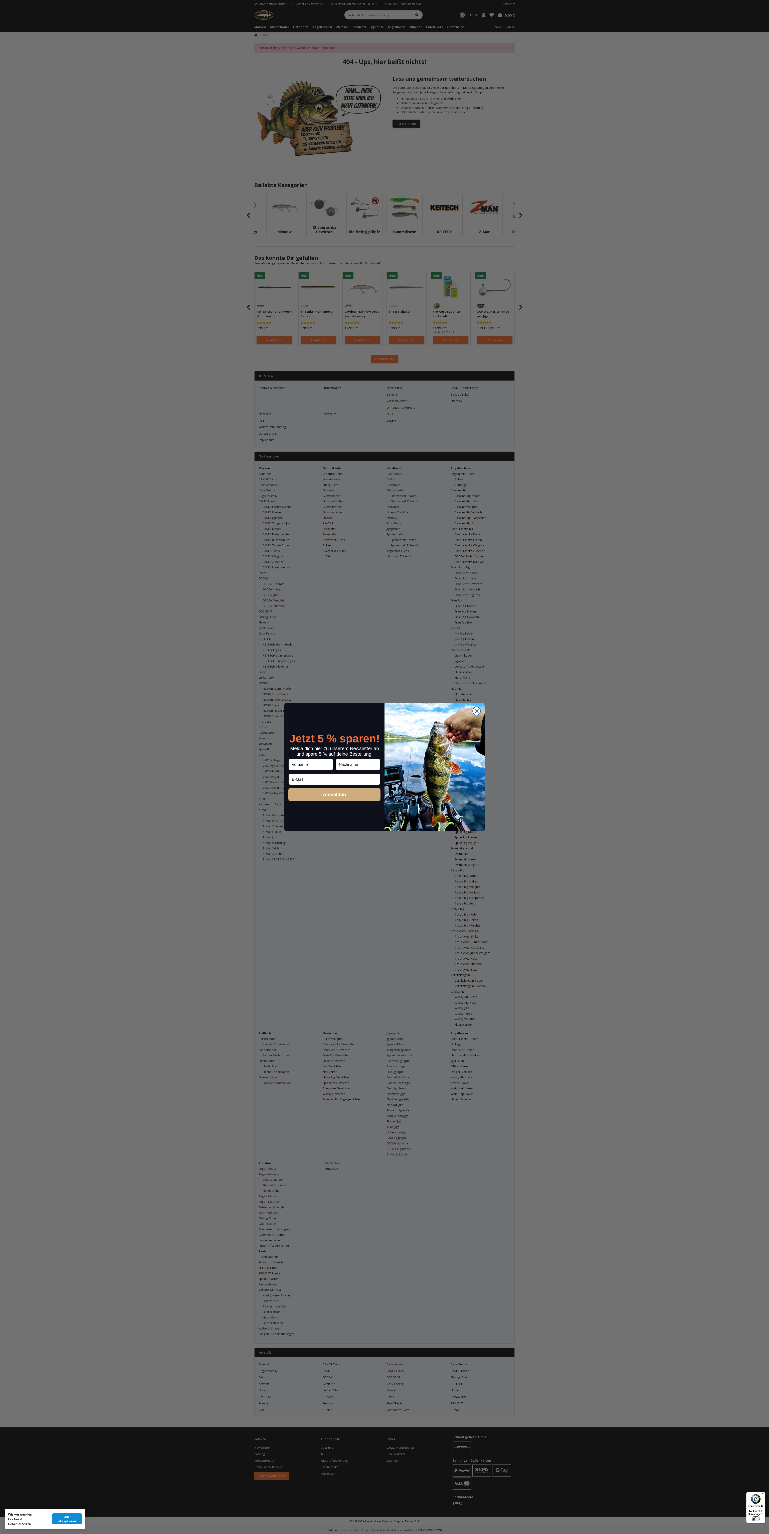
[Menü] (762, 1494)
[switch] (756, 1518)
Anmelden (334, 794)
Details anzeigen (19, 1524)
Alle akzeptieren (67, 1519)
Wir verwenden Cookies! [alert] (20, 1516)
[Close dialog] (477, 711)
